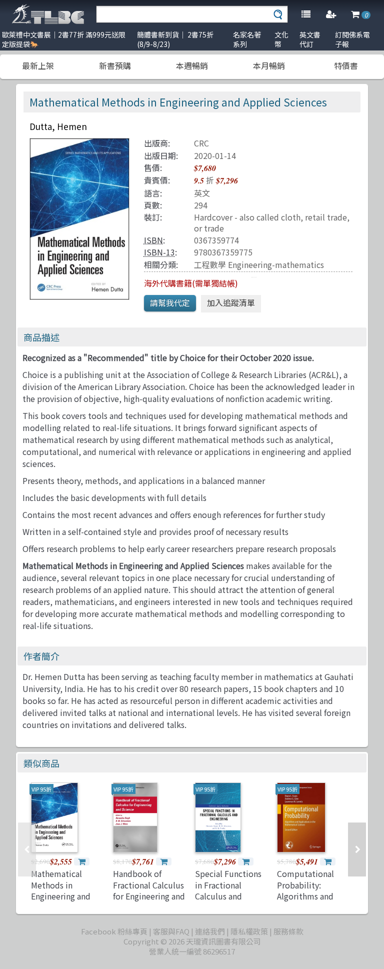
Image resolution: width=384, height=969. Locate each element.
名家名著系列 (247, 39)
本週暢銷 (192, 66)
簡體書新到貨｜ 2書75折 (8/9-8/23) (175, 39)
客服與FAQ (171, 931)
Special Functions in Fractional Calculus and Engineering (228, 890)
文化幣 (281, 39)
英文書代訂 (310, 39)
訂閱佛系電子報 (352, 39)
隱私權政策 (249, 931)
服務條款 (289, 931)
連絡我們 (210, 931)
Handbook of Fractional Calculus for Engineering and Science (149, 890)
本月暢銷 (269, 66)
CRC (201, 143)
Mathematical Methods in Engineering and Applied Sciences (62, 890)
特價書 (346, 66)
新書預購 (115, 66)
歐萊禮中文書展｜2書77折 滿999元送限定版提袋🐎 (64, 39)
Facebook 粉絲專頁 (114, 931)
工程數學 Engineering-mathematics (259, 264)
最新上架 (38, 66)
